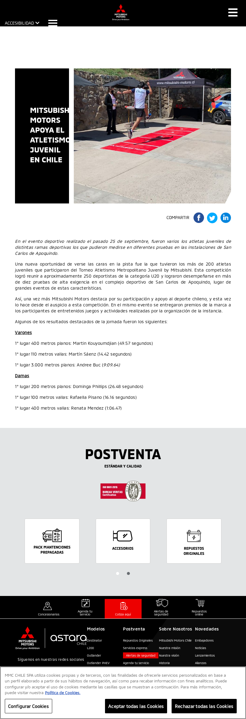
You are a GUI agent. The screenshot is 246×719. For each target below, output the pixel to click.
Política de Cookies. (62, 692)
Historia (164, 663)
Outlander (94, 655)
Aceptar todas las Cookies (136, 706)
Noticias (200, 648)
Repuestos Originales (138, 640)
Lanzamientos (205, 655)
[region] (123, 692)
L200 (90, 648)
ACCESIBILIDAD (19, 23)
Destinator (94, 640)
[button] (117, 573)
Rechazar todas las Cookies (204, 706)
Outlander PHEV (98, 663)
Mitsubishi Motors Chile (175, 640)
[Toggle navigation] (233, 12)
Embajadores (204, 640)
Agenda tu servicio (136, 663)
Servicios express (135, 648)
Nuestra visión (169, 655)
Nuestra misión (169, 648)
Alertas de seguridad (140, 655)
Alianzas (200, 663)
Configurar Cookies (28, 706)
